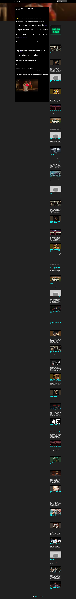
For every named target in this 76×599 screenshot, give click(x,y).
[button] (16, 11)
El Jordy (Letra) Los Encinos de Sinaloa (55, 176)
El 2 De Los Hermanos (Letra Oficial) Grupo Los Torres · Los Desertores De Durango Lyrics (55, 96)
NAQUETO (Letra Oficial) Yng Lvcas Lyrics (55, 424)
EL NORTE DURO (16, 1)
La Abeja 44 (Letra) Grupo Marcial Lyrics (55, 110)
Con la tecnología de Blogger (38, 596)
